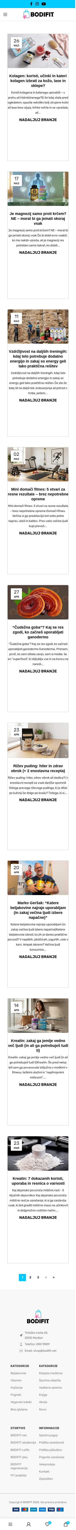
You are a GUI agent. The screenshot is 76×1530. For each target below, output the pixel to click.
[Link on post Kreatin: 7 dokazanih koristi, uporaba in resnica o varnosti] (38, 1153)
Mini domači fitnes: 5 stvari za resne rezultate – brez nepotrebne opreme (38, 494)
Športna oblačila (50, 1380)
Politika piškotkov (50, 1450)
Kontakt (44, 1471)
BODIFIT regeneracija (19, 1466)
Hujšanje (17, 1387)
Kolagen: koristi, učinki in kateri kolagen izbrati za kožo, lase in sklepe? (38, 81)
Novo (42, 1409)
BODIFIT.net (19, 1435)
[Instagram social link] (37, 3)
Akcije (43, 1402)
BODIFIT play (19, 1457)
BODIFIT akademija (23, 1442)
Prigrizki (16, 1395)
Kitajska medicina (50, 1373)
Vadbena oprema (50, 1387)
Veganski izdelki (21, 1402)
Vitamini (16, 1380)
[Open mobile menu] (5, 14)
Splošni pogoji (48, 1435)
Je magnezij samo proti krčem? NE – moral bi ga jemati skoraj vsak (38, 219)
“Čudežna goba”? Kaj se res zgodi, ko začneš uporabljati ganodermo (38, 632)
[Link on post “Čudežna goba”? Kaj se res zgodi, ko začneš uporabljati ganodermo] (38, 602)
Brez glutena (19, 1409)
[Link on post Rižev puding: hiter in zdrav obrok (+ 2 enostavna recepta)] (38, 740)
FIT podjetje (19, 1475)
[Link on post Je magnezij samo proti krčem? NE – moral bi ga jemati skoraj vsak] (38, 189)
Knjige (43, 1395)
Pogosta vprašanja (51, 1457)
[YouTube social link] (43, 3)
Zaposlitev (46, 1479)
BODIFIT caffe (20, 1450)
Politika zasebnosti (51, 1442)
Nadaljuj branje (38, 119)
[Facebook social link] (31, 3)
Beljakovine (18, 1373)
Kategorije (20, 1366)
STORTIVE (18, 1428)
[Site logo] (38, 14)
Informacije (49, 1428)
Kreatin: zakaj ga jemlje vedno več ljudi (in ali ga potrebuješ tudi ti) (38, 1046)
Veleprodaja (47, 1464)
